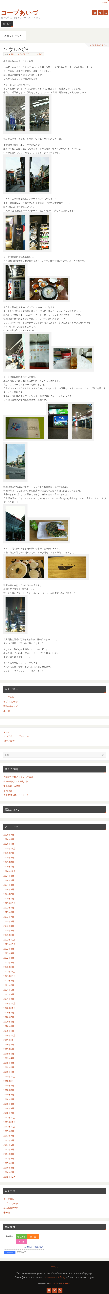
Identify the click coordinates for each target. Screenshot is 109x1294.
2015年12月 (9, 1176)
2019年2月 (8, 1067)
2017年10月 (9, 1126)
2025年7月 (8, 853)
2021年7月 (8, 985)
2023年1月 (8, 935)
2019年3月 (8, 1062)
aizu (11, 54)
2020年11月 (9, 1008)
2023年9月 (8, 907)
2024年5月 (8, 880)
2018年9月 (8, 1085)
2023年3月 (8, 925)
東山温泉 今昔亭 (11, 786)
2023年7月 (8, 916)
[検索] (102, 755)
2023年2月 (8, 930)
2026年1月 (8, 843)
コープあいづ (19, 12)
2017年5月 (8, 1144)
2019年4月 (8, 1058)
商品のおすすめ (10, 706)
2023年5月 (8, 921)
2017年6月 (8, 1140)
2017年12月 (9, 1117)
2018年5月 (8, 1099)
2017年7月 (8, 1135)
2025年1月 (8, 866)
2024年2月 (8, 894)
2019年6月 (8, 1049)
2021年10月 (9, 976)
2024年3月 (8, 889)
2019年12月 (9, 1035)
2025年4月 (8, 857)
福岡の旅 (7, 790)
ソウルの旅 (15, 49)
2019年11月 (9, 1039)
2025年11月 (9, 848)
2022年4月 (8, 953)
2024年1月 (8, 898)
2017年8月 (8, 1131)
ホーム (105, 2)
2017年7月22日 (23, 54)
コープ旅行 (37, 54)
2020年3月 (8, 1026)
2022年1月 (8, 967)
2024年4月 (8, 884)
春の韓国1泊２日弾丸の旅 (15, 781)
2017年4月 (8, 1149)
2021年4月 (8, 994)
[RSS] (105, 12)
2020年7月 (8, 1017)
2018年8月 (8, 1090)
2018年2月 (8, 1112)
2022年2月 (8, 962)
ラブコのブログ (10, 701)
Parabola (53, 1283)
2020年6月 (8, 1021)
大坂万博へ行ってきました (16, 795)
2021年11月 (9, 971)
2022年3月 (8, 957)
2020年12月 (9, 1003)
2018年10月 (9, 1081)
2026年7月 (8, 834)
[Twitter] (100, 12)
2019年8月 (8, 1044)
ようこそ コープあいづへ (16, 736)
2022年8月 (8, 948)
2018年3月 (8, 1108)
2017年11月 (9, 1122)
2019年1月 (8, 1071)
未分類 (6, 710)
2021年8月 (8, 980)
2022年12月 (9, 939)
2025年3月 (8, 862)
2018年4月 (8, 1103)
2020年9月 (8, 1012)
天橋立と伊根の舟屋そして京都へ (19, 776)
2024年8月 (8, 875)
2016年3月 (8, 1167)
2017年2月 (8, 1158)
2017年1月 (8, 1163)
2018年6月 (8, 1094)
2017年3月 (8, 1154)
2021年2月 (8, 998)
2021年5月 (8, 989)
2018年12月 (9, 1076)
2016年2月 (8, 1172)
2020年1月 (8, 1030)
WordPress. (65, 1283)
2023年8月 (8, 912)
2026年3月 (8, 839)
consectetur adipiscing (54, 1277)
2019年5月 (8, 1053)
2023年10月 (9, 903)
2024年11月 (9, 871)
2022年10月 (9, 944)
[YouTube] (94, 12)
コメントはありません (98, 45)
